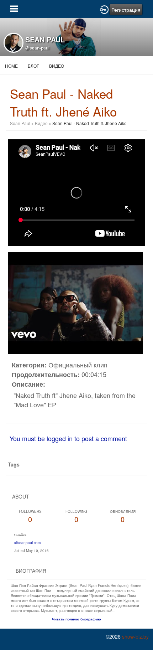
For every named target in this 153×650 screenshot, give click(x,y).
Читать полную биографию (76, 619)
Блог (33, 66)
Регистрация (126, 9)
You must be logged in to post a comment (68, 438)
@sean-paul (37, 48)
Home (11, 66)
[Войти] (104, 8)
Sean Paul (20, 123)
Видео (56, 66)
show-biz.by (135, 636)
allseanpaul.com (27, 542)
